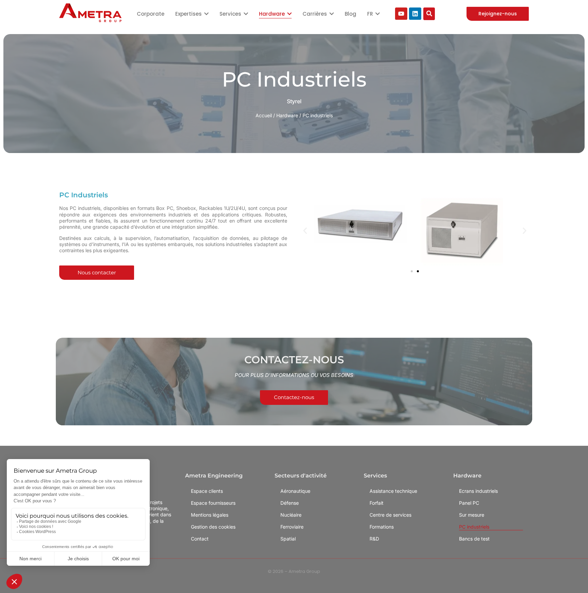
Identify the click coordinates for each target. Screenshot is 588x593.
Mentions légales (209, 515)
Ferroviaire (292, 527)
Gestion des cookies (213, 527)
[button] (305, 230)
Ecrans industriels (478, 491)
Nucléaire (290, 515)
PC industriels (474, 527)
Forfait (376, 503)
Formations (382, 527)
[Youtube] (401, 13)
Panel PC (469, 503)
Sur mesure (471, 515)
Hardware (287, 115)
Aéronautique (295, 491)
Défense (289, 503)
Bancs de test (474, 539)
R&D (374, 539)
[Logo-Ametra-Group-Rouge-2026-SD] (90, 12)
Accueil (264, 115)
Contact (200, 539)
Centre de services (390, 515)
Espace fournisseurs (213, 503)
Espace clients (207, 491)
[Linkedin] (415, 13)
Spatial (288, 539)
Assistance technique (393, 491)
